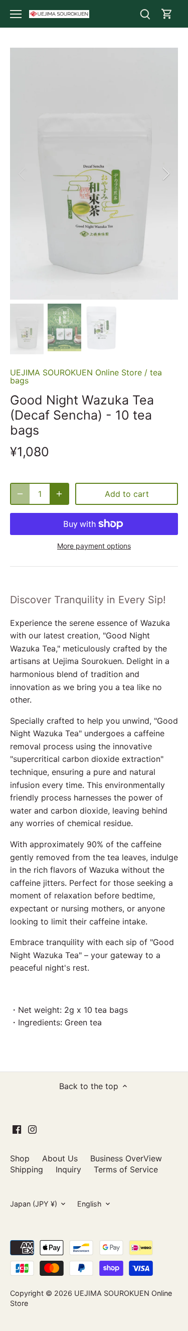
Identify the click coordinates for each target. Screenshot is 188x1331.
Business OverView (126, 1158)
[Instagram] (32, 1128)
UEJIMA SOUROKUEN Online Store (76, 372)
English (89, 1204)
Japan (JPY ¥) (33, 1204)
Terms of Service (126, 1169)
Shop (20, 1158)
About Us (60, 1158)
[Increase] (59, 493)
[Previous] (22, 173)
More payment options (94, 546)
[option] (94, 174)
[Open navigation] (16, 14)
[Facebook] (17, 1128)
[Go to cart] (167, 14)
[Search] (145, 14)
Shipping (26, 1169)
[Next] (165, 173)
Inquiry (68, 1169)
